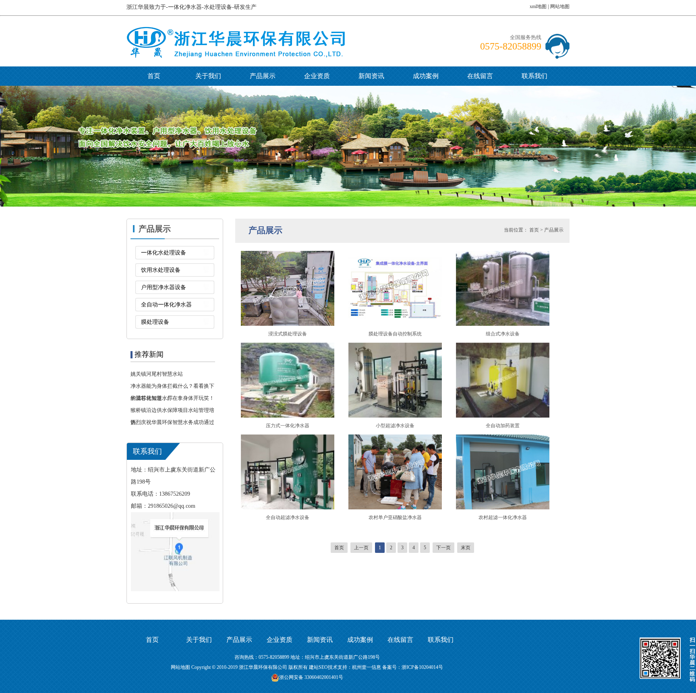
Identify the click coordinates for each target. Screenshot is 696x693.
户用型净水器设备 (163, 287)
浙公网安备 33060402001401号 (311, 677)
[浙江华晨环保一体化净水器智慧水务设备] (235, 32)
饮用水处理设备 (160, 270)
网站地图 (560, 6)
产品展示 (263, 75)
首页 (153, 75)
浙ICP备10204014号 (422, 667)
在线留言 (480, 75)
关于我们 (208, 75)
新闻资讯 (371, 75)
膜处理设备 (155, 322)
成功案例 (426, 75)
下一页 (443, 547)
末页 (465, 547)
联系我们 (534, 75)
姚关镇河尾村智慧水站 (156, 374)
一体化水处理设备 (163, 253)
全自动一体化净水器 (166, 305)
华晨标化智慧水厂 (151, 398)
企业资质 (317, 75)
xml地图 (538, 6)
